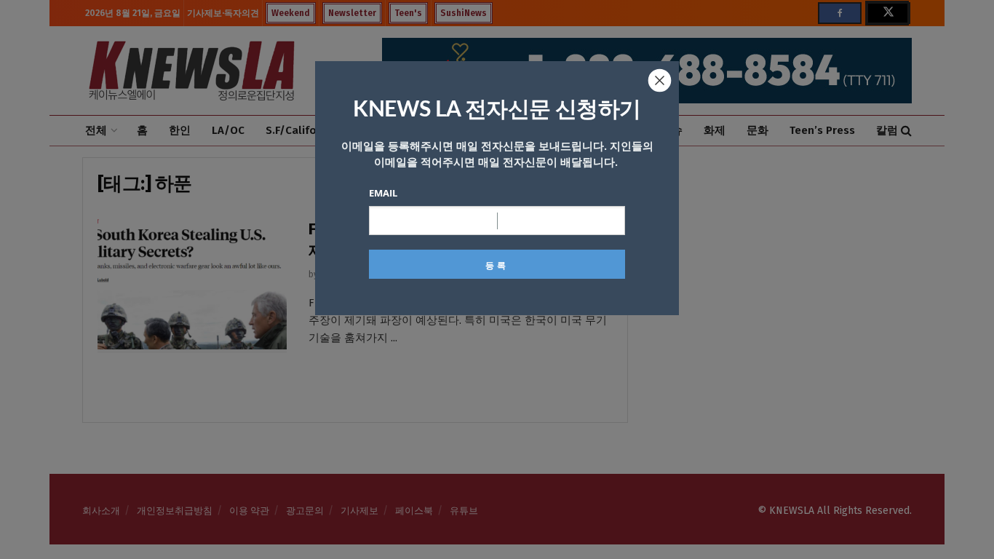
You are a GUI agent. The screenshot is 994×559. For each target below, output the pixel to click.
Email (383, 192)
